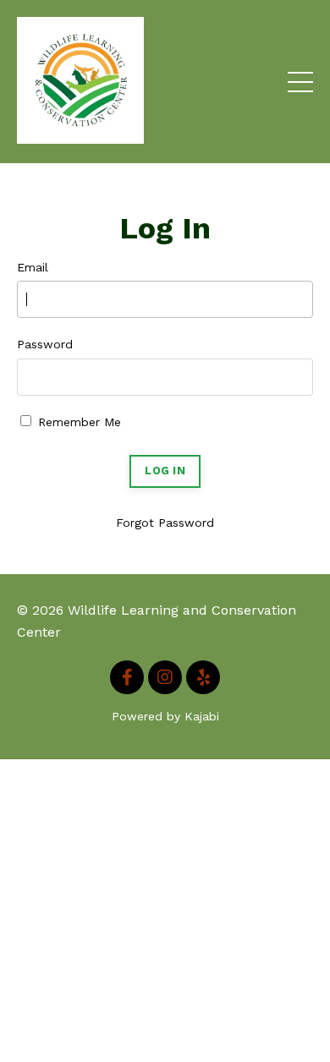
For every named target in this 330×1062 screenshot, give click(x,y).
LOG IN (165, 470)
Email (32, 267)
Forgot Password (165, 522)
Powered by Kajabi (165, 716)
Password (45, 344)
